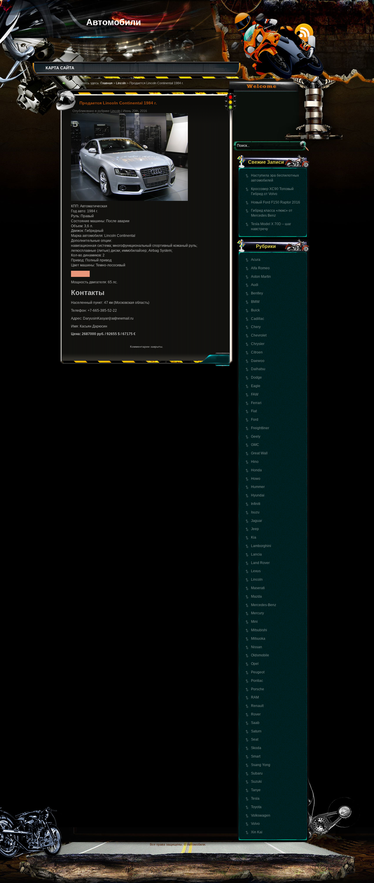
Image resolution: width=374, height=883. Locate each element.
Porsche (257, 689)
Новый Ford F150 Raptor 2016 (275, 202)
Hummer (258, 487)
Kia (253, 537)
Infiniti (255, 504)
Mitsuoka (258, 639)
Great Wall (259, 453)
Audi (254, 285)
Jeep (255, 529)
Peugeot (257, 672)
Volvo (255, 824)
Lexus (256, 571)
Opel (255, 664)
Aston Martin (261, 277)
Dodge (256, 377)
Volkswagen (260, 815)
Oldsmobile (260, 655)
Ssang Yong (260, 765)
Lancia (256, 554)
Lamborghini (261, 546)
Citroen (257, 352)
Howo (255, 479)
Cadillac (257, 319)
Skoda (256, 748)
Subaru (257, 773)
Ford (254, 420)
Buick (255, 310)
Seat (254, 739)
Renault (257, 706)
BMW (255, 302)
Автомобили (113, 22)
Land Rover (260, 563)
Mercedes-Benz (263, 605)
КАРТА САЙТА (60, 67)
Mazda (256, 596)
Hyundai (257, 495)
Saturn (256, 731)
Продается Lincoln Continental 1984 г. (118, 103)
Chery (256, 327)
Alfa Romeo (260, 268)
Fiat (254, 411)
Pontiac (257, 681)
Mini (254, 622)
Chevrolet (258, 335)
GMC (255, 445)
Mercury (257, 613)
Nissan (256, 647)
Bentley (257, 293)
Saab (255, 723)
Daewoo (257, 361)
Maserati (258, 588)
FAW (254, 394)
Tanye (256, 790)
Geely (255, 436)
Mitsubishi (259, 630)
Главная (106, 83)
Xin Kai (256, 832)
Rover (256, 714)
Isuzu (255, 512)
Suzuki (256, 781)
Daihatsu (258, 369)
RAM (255, 697)
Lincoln (257, 579)
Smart (255, 756)
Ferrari (256, 403)
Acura (255, 260)
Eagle (255, 386)
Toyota (256, 807)
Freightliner (260, 428)
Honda (256, 470)
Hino (255, 462)
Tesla (255, 798)
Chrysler (257, 344)
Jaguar (256, 521)
